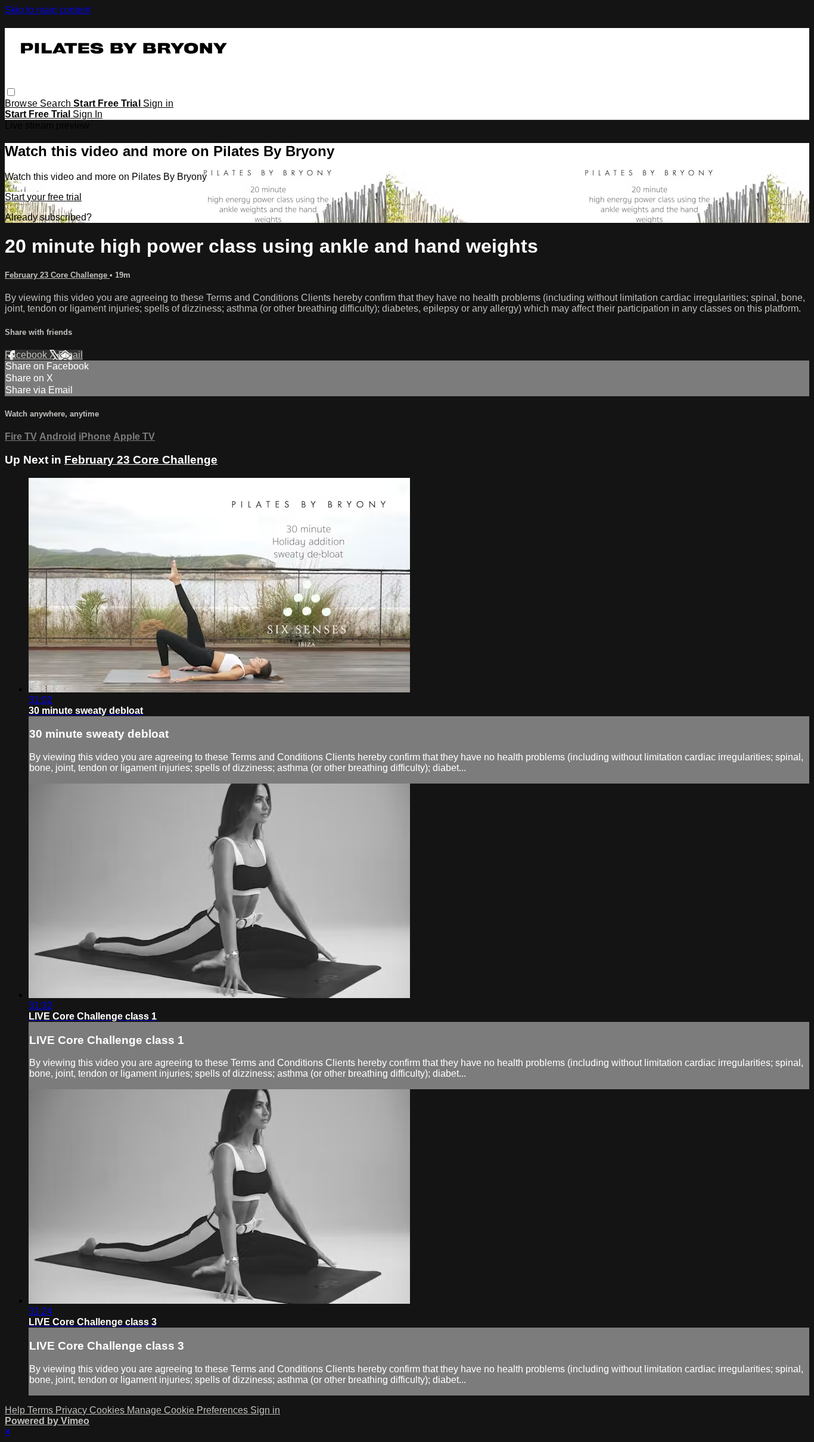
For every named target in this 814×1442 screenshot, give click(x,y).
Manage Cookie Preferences (188, 1410)
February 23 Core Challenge (57, 275)
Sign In (87, 114)
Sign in (158, 103)
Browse (22, 103)
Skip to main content (48, 10)
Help (16, 1410)
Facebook (27, 355)
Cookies (108, 1410)
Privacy (72, 1410)
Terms (41, 1410)
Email (70, 355)
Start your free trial (43, 197)
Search (56, 103)
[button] (11, 92)
